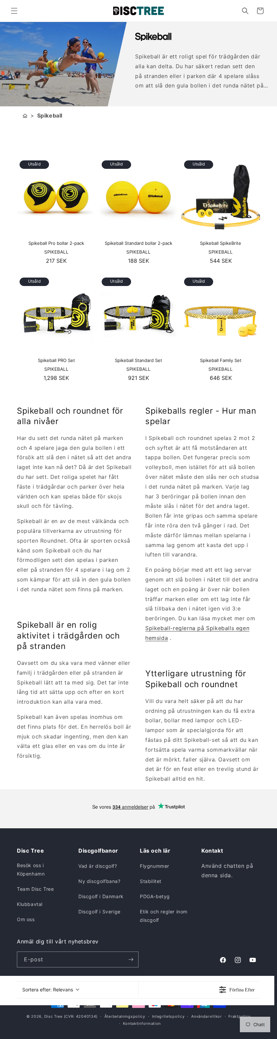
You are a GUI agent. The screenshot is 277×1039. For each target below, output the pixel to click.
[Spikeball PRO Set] (56, 314)
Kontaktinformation (142, 1023)
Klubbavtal (30, 904)
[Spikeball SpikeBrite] (220, 197)
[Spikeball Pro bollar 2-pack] (56, 197)
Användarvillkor (206, 1016)
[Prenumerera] (130, 959)
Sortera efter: (47, 989)
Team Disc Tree (35, 889)
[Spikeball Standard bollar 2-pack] (138, 197)
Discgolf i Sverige (99, 911)
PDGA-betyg (155, 896)
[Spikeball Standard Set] (138, 314)
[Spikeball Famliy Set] (220, 314)
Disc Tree (53, 1016)
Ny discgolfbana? (99, 881)
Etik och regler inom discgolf (163, 916)
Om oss (26, 919)
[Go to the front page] (25, 116)
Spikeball (49, 115)
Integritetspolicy (168, 1016)
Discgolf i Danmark (101, 896)
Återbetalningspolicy (124, 1016)
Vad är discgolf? (97, 866)
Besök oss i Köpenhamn (31, 869)
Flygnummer (154, 866)
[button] (14, 10)
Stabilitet (150, 881)
